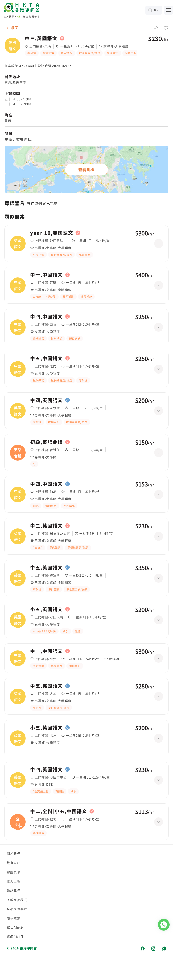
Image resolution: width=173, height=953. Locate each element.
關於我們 (13, 853)
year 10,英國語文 (51, 233)
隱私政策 (13, 918)
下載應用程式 (17, 899)
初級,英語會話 (46, 442)
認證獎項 (13, 872)
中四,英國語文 (46, 400)
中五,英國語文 (46, 567)
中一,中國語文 (46, 275)
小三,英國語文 (46, 728)
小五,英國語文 (46, 609)
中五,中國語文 (46, 358)
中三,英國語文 (41, 38)
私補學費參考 (17, 909)
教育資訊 (13, 863)
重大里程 (13, 881)
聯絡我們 (13, 890)
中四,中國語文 (46, 316)
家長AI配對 (15, 927)
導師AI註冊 (15, 936)
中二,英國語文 (46, 526)
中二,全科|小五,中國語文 (58, 811)
